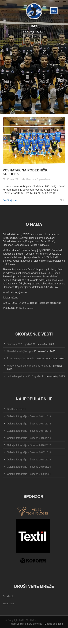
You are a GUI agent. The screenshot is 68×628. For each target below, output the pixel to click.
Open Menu (54, 10)
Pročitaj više (10, 200)
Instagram (8, 603)
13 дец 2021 (13, 179)
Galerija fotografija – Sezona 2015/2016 (29, 438)
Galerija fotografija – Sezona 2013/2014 (29, 423)
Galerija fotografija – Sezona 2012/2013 (29, 416)
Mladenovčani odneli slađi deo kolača (27, 365)
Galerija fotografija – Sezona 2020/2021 (29, 474)
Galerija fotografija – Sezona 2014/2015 (29, 430)
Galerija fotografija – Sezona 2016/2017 (29, 445)
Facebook (8, 596)
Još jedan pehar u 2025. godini (24, 376)
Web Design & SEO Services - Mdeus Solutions (37, 623)
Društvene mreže (16, 409)
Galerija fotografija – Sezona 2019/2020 (29, 466)
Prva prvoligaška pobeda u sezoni (25, 358)
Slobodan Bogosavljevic (38, 179)
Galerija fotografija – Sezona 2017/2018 (29, 452)
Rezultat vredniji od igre (20, 351)
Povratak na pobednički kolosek (25, 172)
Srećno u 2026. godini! (19, 344)
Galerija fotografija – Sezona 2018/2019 (29, 459)
